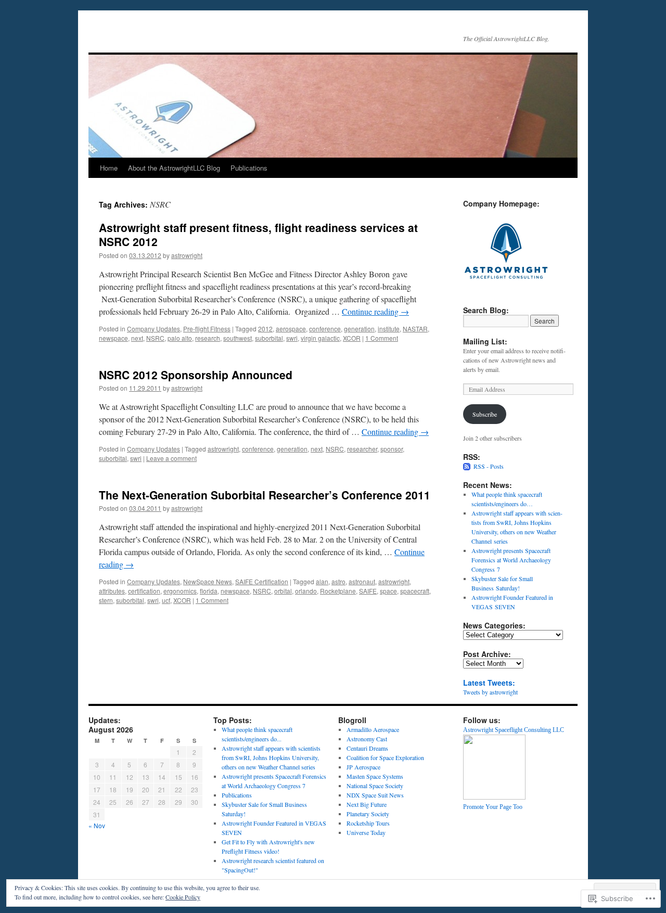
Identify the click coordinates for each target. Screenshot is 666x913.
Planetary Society (368, 813)
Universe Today (366, 832)
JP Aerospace (363, 767)
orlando (306, 590)
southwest (237, 337)
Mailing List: (485, 341)
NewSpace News (207, 581)
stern (106, 600)
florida (208, 590)
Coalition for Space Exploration (385, 757)
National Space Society (375, 785)
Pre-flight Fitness (206, 328)
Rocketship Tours (368, 823)
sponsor (391, 448)
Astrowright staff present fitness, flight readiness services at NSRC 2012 (258, 234)
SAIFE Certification (261, 581)
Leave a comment (171, 458)
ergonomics (180, 590)
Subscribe (484, 414)
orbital (283, 590)
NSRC (155, 337)
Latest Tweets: (489, 682)
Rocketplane (338, 590)
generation (359, 328)
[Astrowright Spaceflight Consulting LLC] (494, 797)
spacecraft (414, 590)
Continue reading (375, 311)
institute (389, 328)
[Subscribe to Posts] (467, 466)
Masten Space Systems (375, 776)
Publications (248, 168)
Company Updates (153, 328)
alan (322, 581)
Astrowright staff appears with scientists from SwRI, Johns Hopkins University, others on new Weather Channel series (271, 757)
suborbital (269, 337)
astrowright (186, 255)
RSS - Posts (488, 466)
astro (338, 581)
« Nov (96, 825)
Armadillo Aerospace (373, 729)
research (207, 337)
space (388, 590)
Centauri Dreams (367, 748)
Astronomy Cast (367, 739)
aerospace (291, 328)
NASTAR (415, 328)
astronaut (362, 581)
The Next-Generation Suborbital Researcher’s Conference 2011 (264, 495)
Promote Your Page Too (492, 807)
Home (109, 168)
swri (292, 337)
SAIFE (368, 590)
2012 (265, 328)
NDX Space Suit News (375, 795)
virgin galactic (320, 337)
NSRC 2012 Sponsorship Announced (195, 374)
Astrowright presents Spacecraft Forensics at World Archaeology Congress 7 (511, 559)
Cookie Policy (182, 897)
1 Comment (381, 337)
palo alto (180, 337)
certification (144, 590)
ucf (166, 600)
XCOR (352, 337)
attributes (112, 590)
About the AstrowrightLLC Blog (174, 168)
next (137, 337)
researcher (362, 448)
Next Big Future (367, 804)
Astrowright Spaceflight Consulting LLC (513, 730)
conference (325, 328)
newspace (113, 337)
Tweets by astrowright (490, 692)
